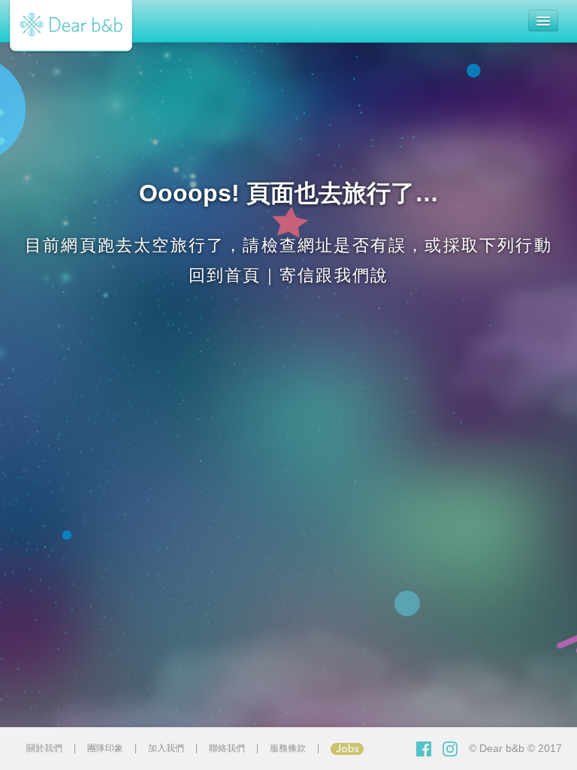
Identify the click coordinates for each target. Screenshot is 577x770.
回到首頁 (225, 275)
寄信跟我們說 (333, 275)
